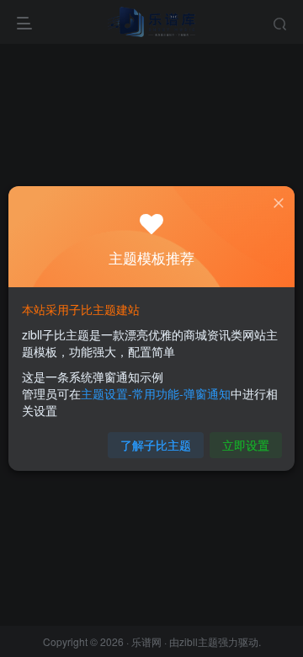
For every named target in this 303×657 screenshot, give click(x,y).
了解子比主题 (155, 444)
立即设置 (245, 444)
